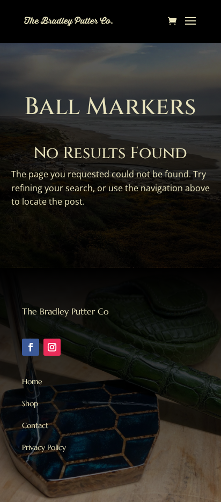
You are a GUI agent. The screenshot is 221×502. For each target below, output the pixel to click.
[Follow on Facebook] (30, 347)
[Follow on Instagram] (52, 347)
